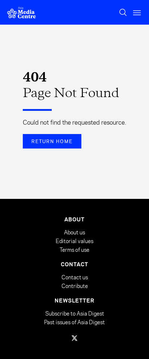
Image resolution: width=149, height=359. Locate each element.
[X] (74, 338)
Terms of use (74, 250)
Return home (52, 141)
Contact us (74, 277)
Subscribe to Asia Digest (74, 313)
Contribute (74, 286)
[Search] (123, 12)
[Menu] (137, 12)
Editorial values (74, 241)
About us (74, 232)
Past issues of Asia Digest (74, 322)
